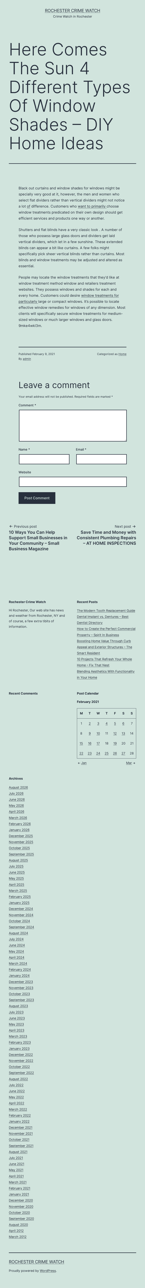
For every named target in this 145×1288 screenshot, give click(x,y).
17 (98, 743)
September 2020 (21, 1218)
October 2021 (19, 1139)
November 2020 (21, 1206)
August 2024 (18, 933)
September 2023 (21, 1000)
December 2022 (21, 1054)
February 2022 (20, 1115)
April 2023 (16, 1030)
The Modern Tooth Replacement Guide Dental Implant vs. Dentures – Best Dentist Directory (106, 617)
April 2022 (16, 1103)
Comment (27, 405)
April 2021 (16, 1176)
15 (81, 743)
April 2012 (16, 1231)
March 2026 (18, 818)
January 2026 (19, 830)
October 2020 (19, 1212)
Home (122, 354)
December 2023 (21, 982)
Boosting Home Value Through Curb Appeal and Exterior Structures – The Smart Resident (104, 647)
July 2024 (16, 939)
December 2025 (21, 836)
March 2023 (18, 1036)
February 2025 (20, 897)
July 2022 (16, 1085)
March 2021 (18, 1182)
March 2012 (18, 1237)
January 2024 (19, 975)
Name (24, 449)
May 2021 (16, 1170)
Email (81, 449)
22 (81, 753)
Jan (84, 763)
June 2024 (17, 945)
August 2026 (18, 787)
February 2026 (20, 824)
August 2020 (18, 1225)
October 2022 (19, 1067)
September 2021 (21, 1146)
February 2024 (20, 969)
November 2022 (21, 1061)
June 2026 (17, 799)
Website (25, 472)
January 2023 (19, 1048)
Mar (129, 763)
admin (27, 359)
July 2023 (16, 1012)
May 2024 (16, 951)
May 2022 (16, 1097)
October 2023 (19, 994)
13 (123, 733)
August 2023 (18, 1006)
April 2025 (16, 884)
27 (123, 753)
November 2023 (21, 988)
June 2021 (16, 1164)
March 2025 (18, 890)
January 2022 (19, 1121)
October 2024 (19, 921)
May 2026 (16, 805)
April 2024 (16, 957)
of (28, 206)
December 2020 (21, 1200)
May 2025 (16, 878)
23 (90, 753)
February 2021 (19, 1188)
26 (115, 753)
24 (98, 753)
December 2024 (21, 909)
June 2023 (17, 1018)
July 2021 (16, 1158)
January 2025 (19, 903)
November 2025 (21, 842)
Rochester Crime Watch (72, 10)
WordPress (48, 1271)
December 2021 (20, 1127)
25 (107, 753)
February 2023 (20, 1042)
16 (89, 743)
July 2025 (16, 866)
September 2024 (21, 927)
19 (115, 743)
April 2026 (16, 811)
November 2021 (21, 1133)
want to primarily (92, 206)
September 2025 (21, 854)
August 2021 (18, 1152)
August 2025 (18, 860)
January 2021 (19, 1194)
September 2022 (21, 1073)
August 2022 (18, 1079)
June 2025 (17, 872)
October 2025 (19, 848)
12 (115, 733)
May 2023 (16, 1024)
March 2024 (18, 963)
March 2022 (18, 1109)
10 (98, 733)
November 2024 (21, 915)
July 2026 (16, 793)
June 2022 (17, 1091)
